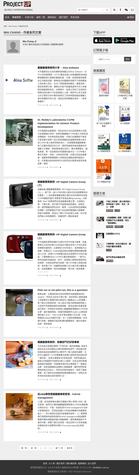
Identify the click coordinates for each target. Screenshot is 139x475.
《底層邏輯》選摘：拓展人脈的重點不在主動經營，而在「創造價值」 (118, 220)
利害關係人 (119, 227)
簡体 (131, 17)
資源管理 (109, 227)
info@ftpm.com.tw (101, 467)
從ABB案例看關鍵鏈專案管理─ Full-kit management (59, 396)
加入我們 (92, 463)
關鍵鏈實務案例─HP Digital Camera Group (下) (62, 184)
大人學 (52, 463)
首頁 (7, 17)
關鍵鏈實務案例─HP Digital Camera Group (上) (62, 236)
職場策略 (109, 210)
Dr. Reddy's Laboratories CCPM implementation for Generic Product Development (58, 123)
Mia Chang (28, 41)
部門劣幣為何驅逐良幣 (115, 257)
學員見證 (74, 17)
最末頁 (69, 448)
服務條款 (82, 463)
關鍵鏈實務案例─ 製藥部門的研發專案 (58, 342)
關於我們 (63, 17)
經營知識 (109, 261)
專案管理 (16, 17)
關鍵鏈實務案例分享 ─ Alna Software (58, 67)
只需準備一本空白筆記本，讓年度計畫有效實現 (118, 245)
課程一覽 (40, 17)
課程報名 (52, 17)
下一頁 (60, 448)
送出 (127, 59)
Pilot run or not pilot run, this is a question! (63, 290)
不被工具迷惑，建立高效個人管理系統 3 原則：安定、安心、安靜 (118, 204)
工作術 (117, 210)
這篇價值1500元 (113, 234)
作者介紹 (29, 17)
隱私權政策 (71, 463)
